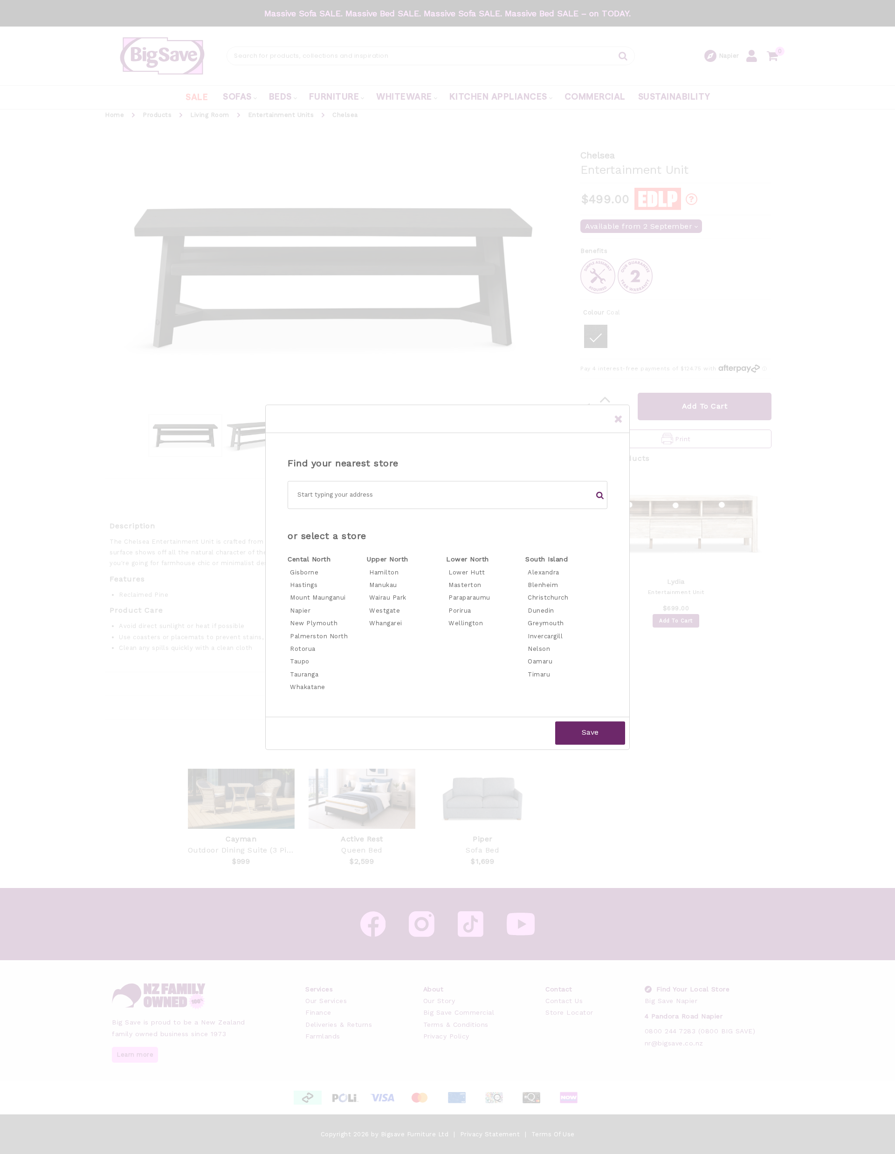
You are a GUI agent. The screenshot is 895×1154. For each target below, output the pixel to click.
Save (590, 732)
